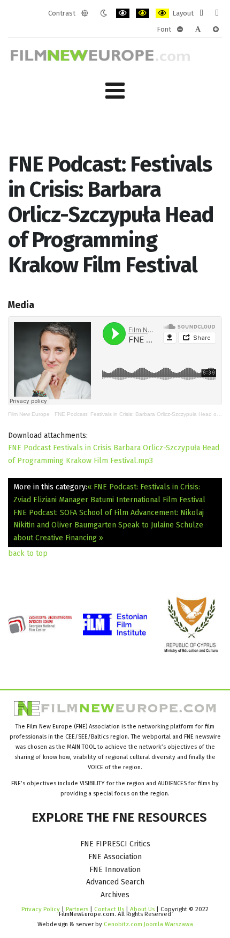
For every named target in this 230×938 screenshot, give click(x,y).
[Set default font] (197, 29)
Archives (115, 894)
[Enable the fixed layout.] (201, 13)
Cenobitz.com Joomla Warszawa (148, 924)
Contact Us (110, 909)
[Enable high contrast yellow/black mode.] (162, 13)
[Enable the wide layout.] (217, 13)
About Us (142, 909)
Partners (77, 909)
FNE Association (115, 856)
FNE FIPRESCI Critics (115, 843)
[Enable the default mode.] (84, 13)
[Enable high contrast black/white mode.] (123, 13)
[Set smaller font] (180, 29)
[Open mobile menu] (115, 91)
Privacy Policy (40, 909)
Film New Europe (29, 414)
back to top (28, 553)
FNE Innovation (115, 869)
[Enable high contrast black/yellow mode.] (142, 13)
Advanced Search (115, 882)
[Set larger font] (216, 29)
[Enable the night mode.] (103, 13)
